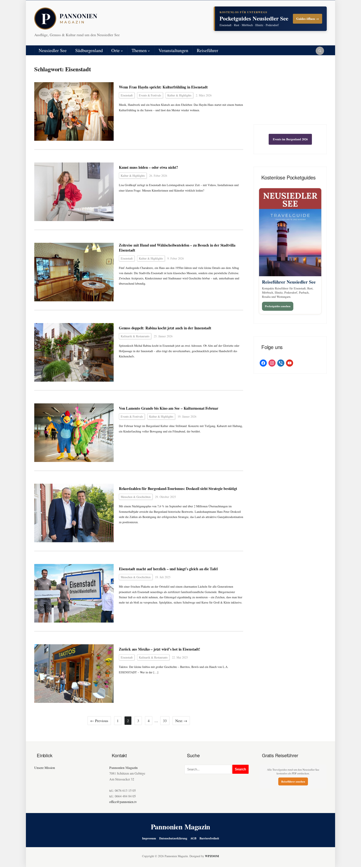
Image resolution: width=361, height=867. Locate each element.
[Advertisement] (290, 93)
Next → (181, 720)
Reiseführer (207, 50)
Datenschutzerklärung (173, 838)
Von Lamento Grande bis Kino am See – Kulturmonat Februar (168, 408)
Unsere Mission (44, 767)
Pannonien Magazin (180, 826)
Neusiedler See (53, 50)
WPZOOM (212, 856)
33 (165, 720)
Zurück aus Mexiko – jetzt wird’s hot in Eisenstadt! (159, 649)
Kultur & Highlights (179, 95)
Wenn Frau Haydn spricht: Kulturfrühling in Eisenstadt (163, 87)
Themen (139, 50)
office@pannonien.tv (123, 801)
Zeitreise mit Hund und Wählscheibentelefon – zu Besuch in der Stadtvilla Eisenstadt (177, 248)
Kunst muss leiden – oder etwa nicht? (148, 167)
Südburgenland (89, 50)
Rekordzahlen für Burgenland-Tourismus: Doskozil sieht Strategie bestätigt (178, 488)
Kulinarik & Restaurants (135, 336)
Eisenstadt (127, 95)
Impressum (149, 838)
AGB (193, 838)
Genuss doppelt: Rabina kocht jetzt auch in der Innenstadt (165, 328)
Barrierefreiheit (209, 838)
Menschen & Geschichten (136, 497)
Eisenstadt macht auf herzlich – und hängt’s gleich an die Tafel (168, 568)
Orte (115, 50)
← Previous (99, 720)
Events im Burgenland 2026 (290, 139)
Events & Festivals (150, 95)
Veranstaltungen (173, 50)
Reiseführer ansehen (293, 781)
